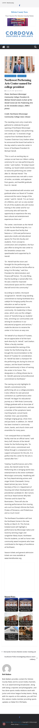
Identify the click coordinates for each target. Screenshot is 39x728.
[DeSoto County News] (3, 47)
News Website (6, 722)
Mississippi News (22, 76)
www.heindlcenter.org (13, 558)
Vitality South (17, 722)
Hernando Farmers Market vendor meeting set (20, 652)
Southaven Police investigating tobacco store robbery (19, 658)
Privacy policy (24, 724)
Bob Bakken (20, 91)
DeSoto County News (19, 12)
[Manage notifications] (4, 724)
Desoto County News (10, 76)
